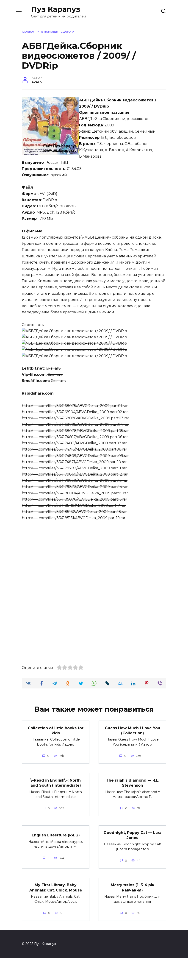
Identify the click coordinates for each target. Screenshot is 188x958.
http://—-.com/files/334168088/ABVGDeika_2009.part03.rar (75, 418)
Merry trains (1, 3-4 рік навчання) (132, 887)
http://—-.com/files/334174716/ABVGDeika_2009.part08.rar (74, 449)
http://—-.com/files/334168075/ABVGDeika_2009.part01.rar (75, 406)
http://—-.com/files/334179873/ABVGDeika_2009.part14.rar (75, 487)
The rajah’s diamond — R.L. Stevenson (132, 782)
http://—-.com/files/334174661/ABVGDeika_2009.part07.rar (74, 443)
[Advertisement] (94, 559)
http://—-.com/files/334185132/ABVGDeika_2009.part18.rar (74, 512)
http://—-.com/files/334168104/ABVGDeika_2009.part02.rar (75, 412)
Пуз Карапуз (55, 9)
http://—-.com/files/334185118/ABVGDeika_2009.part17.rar (74, 505)
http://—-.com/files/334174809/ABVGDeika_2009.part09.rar (75, 456)
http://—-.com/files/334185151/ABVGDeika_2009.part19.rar (73, 518)
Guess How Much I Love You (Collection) (132, 730)
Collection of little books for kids (55, 730)
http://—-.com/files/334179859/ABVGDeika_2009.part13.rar (74, 480)
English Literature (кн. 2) (56, 835)
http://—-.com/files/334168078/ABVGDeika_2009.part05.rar (75, 431)
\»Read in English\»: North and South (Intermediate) (55, 782)
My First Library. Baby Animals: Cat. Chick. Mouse (55, 887)
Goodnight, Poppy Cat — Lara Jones (132, 835)
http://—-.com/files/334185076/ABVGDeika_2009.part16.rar (74, 499)
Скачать (53, 368)
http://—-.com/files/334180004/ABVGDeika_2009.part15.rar (75, 493)
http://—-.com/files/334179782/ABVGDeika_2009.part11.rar (74, 468)
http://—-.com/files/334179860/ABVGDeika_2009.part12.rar (75, 474)
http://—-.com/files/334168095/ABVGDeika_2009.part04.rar (75, 424)
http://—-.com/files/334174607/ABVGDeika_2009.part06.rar (75, 437)
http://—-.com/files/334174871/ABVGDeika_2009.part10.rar (74, 462)
